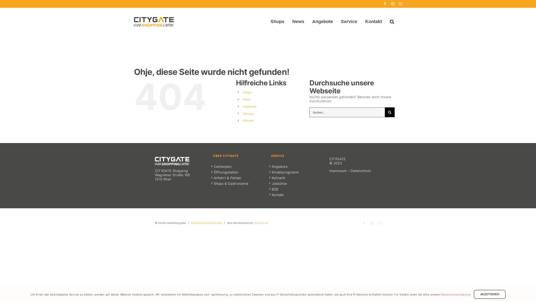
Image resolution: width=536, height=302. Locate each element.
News (247, 99)
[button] (392, 21)
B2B (275, 189)
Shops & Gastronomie (231, 183)
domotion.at (261, 222)
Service (248, 113)
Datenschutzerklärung (456, 294)
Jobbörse (279, 183)
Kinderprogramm (285, 172)
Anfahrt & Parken (227, 178)
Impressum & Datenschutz (206, 222)
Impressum (338, 171)
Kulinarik (278, 178)
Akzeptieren (489, 294)
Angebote (250, 106)
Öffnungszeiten (226, 172)
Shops (247, 92)
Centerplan (223, 166)
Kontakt (248, 120)
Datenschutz (361, 171)
